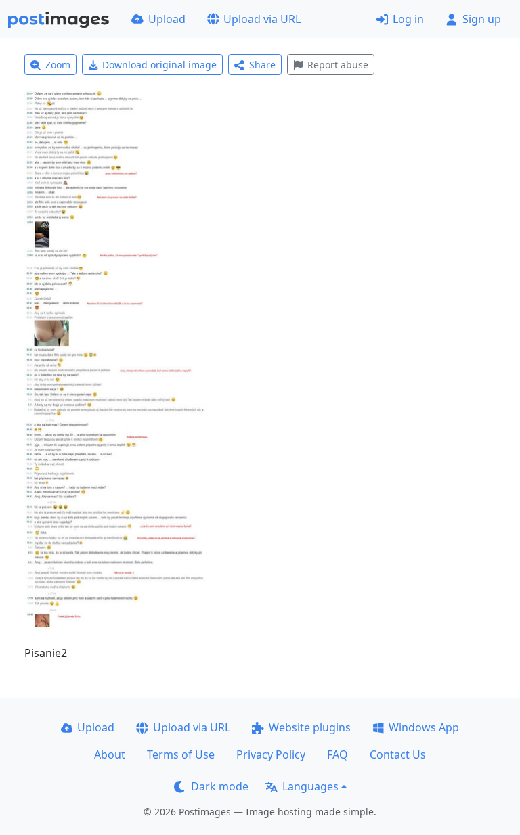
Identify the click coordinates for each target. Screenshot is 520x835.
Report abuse (337, 64)
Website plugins (310, 727)
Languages (310, 786)
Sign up (481, 19)
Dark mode (219, 786)
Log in (408, 19)
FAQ (337, 754)
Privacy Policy (270, 754)
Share (262, 64)
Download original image (159, 64)
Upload (167, 19)
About (109, 754)
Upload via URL (262, 19)
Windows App (424, 727)
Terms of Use (181, 754)
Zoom (57, 64)
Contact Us (398, 754)
